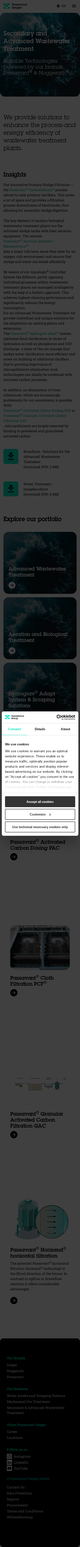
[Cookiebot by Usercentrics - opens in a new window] (57, 717)
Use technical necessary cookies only (40, 827)
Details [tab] (40, 729)
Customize (38, 814)
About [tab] (65, 729)
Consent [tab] (14, 729)
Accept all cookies (40, 802)
